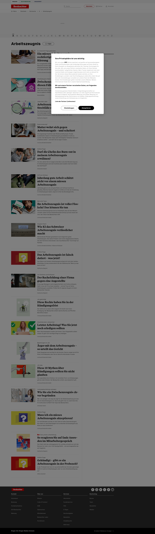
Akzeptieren (86, 108)
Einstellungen (69, 108)
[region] (77, 83)
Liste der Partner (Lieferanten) (65, 101)
